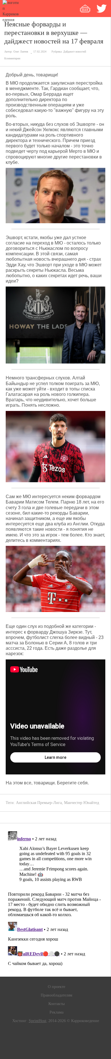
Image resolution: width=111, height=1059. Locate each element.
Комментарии (12, 58)
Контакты (56, 1004)
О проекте (56, 987)
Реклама (56, 1012)
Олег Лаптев (20, 51)
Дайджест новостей (74, 51)
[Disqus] (55, 900)
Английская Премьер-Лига (39, 803)
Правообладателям (56, 995)
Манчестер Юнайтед (81, 803)
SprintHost (37, 1021)
